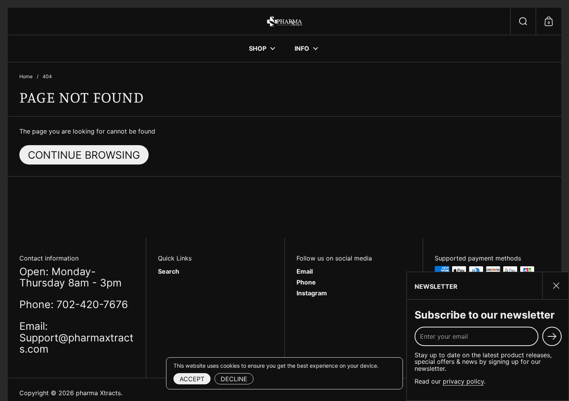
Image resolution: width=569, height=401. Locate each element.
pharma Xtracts (98, 393)
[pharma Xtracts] (284, 21)
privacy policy (463, 381)
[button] (523, 21)
